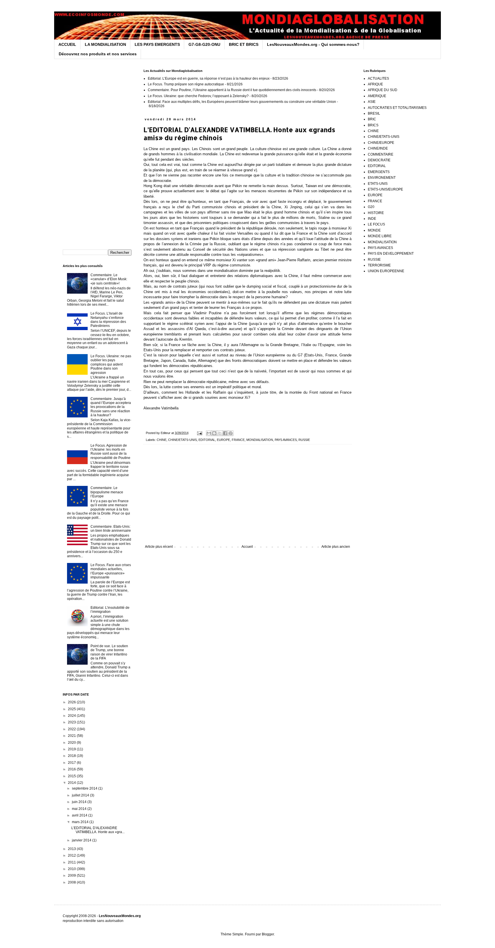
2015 (72, 776)
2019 (72, 749)
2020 (72, 743)
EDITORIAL (207, 439)
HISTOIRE (376, 213)
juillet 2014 (81, 795)
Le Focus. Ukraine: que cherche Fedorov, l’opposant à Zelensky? (198, 96)
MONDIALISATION (259, 439)
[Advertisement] (247, 497)
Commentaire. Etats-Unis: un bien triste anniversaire (111, 529)
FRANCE (238, 439)
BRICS (373, 125)
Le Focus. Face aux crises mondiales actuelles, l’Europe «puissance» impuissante (111, 571)
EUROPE (223, 439)
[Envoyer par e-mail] (209, 433)
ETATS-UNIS (378, 184)
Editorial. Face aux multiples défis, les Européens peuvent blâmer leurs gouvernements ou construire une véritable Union (242, 102)
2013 (72, 849)
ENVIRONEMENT (382, 178)
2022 (72, 729)
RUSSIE (304, 439)
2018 (72, 756)
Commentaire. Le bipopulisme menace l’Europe (107, 492)
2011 (72, 862)
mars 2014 (80, 822)
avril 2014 (80, 815)
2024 (72, 716)
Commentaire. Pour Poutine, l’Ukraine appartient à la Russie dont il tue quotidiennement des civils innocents (232, 90)
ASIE (372, 102)
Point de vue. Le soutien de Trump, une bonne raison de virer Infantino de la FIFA (109, 652)
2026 (72, 702)
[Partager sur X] (220, 433)
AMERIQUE (377, 96)
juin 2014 (79, 802)
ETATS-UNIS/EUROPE (385, 189)
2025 (72, 709)
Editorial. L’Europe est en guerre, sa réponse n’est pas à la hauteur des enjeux (209, 78)
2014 (72, 783)
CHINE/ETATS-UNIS (182, 439)
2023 (72, 722)
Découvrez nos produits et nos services (98, 54)
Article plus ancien (335, 547)
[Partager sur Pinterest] (230, 433)
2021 (72, 736)
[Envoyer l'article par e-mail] (199, 433)
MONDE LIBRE (380, 236)
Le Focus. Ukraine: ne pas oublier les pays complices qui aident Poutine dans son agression (111, 364)
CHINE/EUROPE (381, 143)
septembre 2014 (85, 788)
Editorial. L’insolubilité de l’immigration (110, 610)
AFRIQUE (375, 84)
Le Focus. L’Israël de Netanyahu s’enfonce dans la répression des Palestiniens (108, 319)
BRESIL (374, 113)
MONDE (374, 230)
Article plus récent (159, 547)
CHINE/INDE (378, 148)
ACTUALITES (378, 78)
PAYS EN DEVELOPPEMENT (391, 254)
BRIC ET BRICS (243, 44)
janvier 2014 (82, 840)
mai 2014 (79, 809)
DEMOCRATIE (379, 160)
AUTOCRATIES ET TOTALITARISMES (397, 108)
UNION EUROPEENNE (386, 271)
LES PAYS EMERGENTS (157, 44)
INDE (372, 219)
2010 (72, 869)
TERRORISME (379, 265)
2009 (72, 876)
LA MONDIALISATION (105, 44)
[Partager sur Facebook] (225, 433)
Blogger (268, 934)
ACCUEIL (67, 44)
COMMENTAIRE (380, 154)
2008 (72, 882)
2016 (72, 769)
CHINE (161, 439)
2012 (72, 855)
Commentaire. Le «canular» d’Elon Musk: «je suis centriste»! (109, 279)
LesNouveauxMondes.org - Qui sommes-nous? (313, 44)
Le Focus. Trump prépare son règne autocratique (186, 84)
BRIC (372, 119)
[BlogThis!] (214, 433)
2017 (72, 763)
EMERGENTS (379, 172)
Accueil (247, 547)
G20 (371, 207)
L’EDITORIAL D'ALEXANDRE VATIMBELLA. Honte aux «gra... (98, 830)
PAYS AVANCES (286, 439)
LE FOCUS (376, 224)
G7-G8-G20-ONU (204, 44)
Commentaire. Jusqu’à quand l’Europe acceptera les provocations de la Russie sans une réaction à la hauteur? (111, 407)
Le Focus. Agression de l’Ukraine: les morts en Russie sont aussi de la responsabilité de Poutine (110, 451)
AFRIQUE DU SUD (382, 90)
